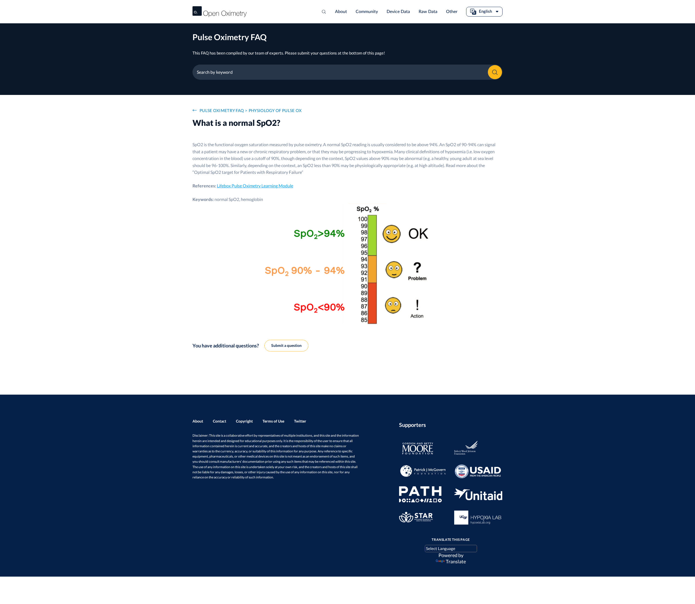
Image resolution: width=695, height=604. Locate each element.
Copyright (244, 421)
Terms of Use (273, 421)
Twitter (300, 421)
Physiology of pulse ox (275, 110)
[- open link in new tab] (419, 449)
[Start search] (323, 12)
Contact (219, 421)
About (197, 421)
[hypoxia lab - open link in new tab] (474, 517)
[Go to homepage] (219, 11)
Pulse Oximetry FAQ (222, 110)
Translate (456, 561)
